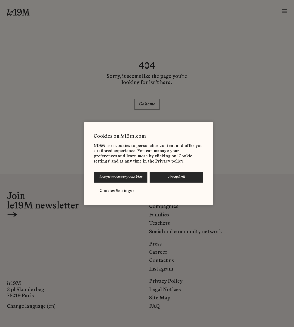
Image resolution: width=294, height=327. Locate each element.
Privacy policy (169, 161)
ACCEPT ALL (176, 177)
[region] (148, 163)
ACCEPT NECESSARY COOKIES (120, 177)
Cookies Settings (115, 191)
